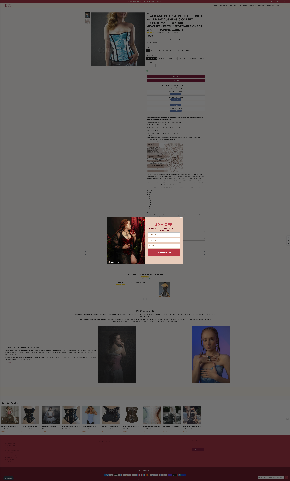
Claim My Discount (164, 252)
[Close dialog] (181, 219)
